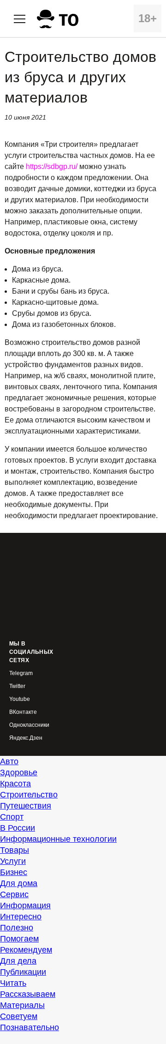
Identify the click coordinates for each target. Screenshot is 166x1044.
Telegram (21, 673)
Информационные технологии (58, 839)
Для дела (18, 961)
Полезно (16, 927)
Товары (14, 850)
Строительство (29, 794)
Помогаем (19, 938)
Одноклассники (29, 725)
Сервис (14, 894)
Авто (9, 761)
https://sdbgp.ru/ (51, 166)
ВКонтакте (23, 712)
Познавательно (29, 1027)
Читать (13, 983)
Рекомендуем (26, 949)
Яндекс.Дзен (25, 738)
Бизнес (13, 872)
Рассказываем (27, 994)
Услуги (13, 861)
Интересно (21, 916)
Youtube (19, 699)
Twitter (17, 686)
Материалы (22, 1005)
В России (17, 828)
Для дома (18, 883)
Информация (25, 905)
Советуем (18, 1016)
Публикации (23, 972)
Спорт (12, 816)
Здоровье (18, 772)
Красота (15, 783)
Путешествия (25, 805)
